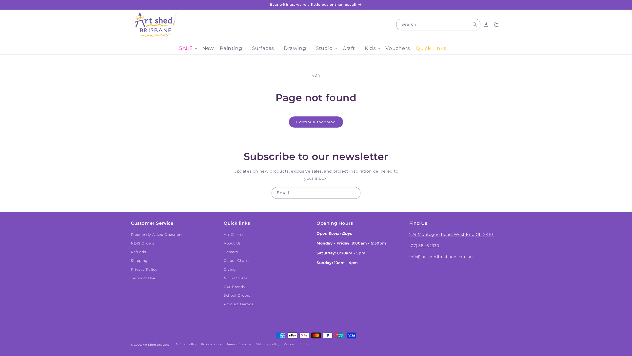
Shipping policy (267, 344)
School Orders (237, 295)
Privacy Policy (144, 269)
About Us (232, 243)
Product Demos (238, 304)
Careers (231, 252)
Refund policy (186, 344)
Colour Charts (237, 260)
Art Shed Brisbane (156, 344)
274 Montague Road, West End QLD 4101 (452, 234)
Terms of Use (143, 278)
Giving (230, 269)
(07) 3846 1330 (424, 245)
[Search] (474, 24)
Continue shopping (316, 122)
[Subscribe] (354, 193)
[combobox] (438, 24)
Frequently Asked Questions (157, 234)
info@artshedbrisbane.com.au (441, 256)
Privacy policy (211, 344)
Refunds (138, 252)
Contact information (299, 344)
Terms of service (239, 344)
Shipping (139, 260)
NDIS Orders (142, 243)
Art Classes (234, 234)
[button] (187, 48)
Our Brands (234, 287)
